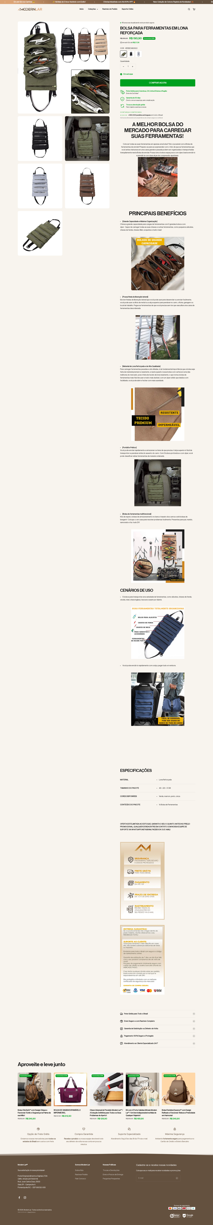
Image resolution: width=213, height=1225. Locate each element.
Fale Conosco (80, 1179)
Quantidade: (125, 61)
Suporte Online (127, 9)
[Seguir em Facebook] (19, 1197)
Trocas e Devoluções (111, 1170)
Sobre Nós (79, 1170)
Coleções (92, 9)
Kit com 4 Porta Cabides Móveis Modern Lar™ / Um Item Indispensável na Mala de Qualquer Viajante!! (141, 1112)
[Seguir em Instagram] (24, 1197)
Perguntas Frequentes (111, 1179)
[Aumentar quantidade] (132, 66)
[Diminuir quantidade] (123, 66)
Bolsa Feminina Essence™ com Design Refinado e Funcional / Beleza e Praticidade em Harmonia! (178, 1112)
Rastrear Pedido (81, 1174)
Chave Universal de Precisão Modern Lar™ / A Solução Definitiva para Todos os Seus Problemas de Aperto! (106, 1112)
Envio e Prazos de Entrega (113, 1174)
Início (82, 9)
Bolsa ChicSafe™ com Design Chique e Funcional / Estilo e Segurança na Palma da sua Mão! (34, 1112)
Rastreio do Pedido (109, 9)
